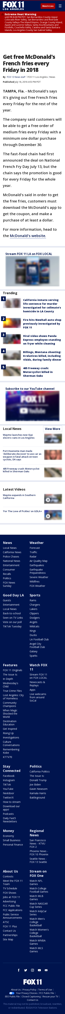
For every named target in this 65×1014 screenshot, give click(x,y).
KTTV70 (7, 757)
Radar (33, 556)
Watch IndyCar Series (38, 912)
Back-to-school (12, 613)
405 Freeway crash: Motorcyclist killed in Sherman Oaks (38, 371)
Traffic (33, 552)
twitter (26, 970)
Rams (33, 600)
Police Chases (11, 556)
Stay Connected (11, 768)
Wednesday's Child (10, 684)
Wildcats (34, 626)
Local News (12, 428)
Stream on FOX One (38, 873)
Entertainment (11, 565)
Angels (33, 622)
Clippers (34, 613)
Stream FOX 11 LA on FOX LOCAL (28, 254)
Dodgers (35, 617)
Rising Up (8, 733)
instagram (32, 970)
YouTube (8, 789)
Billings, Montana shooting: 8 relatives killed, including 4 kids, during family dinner (42, 355)
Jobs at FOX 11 (11, 897)
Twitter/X (8, 797)
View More (52, 429)
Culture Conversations (11, 743)
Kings (33, 630)
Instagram (9, 780)
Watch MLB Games (36, 897)
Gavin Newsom (38, 789)
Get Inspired (10, 728)
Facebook (8, 776)
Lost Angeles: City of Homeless (13, 696)
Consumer (9, 569)
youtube (39, 970)
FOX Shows (9, 892)
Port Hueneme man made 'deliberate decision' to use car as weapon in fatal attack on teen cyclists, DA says (22, 455)
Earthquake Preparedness (38, 571)
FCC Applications (12, 910)
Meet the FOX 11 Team (13, 882)
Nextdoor (8, 793)
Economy (8, 836)
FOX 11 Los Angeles (38, 77)
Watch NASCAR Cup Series (39, 905)
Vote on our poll (12, 622)
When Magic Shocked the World (10, 714)
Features (10, 665)
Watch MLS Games (36, 949)
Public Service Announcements (12, 916)
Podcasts (8, 814)
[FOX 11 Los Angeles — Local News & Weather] (13, 5)
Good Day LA (13, 595)
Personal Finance (13, 844)
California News (12, 552)
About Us (10, 871)
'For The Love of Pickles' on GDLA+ (22, 511)
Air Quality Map (38, 561)
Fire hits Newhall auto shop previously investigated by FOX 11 (42, 323)
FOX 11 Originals (12, 670)
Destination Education (9, 722)
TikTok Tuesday (12, 626)
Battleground (37, 797)
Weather (37, 542)
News (52, 77)
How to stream (12, 802)
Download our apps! (11, 807)
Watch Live (48, 6)
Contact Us (9, 930)
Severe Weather (39, 577)
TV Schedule (10, 888)
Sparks (33, 655)
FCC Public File (11, 905)
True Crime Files (12, 690)
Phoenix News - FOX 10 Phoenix (39, 852)
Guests (7, 600)
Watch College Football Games (39, 890)
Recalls (7, 574)
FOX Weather (37, 586)
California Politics (40, 771)
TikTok (7, 784)
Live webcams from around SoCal (38, 697)
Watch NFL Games (36, 882)
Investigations (11, 737)
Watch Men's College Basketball (37, 922)
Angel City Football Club (37, 645)
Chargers (35, 604)
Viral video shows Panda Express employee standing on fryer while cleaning (42, 339)
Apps (32, 689)
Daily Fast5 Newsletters (10, 819)
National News (11, 561)
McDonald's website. (28, 235)
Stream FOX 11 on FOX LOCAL (38, 676)
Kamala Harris (38, 793)
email (46, 970)
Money (8, 831)
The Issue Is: (10, 674)
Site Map (8, 939)
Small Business (11, 840)
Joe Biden (35, 784)
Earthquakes (37, 565)
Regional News (37, 833)
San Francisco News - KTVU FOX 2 (38, 843)
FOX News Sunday (9, 584)
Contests (8, 876)
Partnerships (10, 935)
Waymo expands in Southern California (19, 496)
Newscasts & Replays (37, 683)
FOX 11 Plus (10, 926)
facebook (19, 970)
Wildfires (35, 581)
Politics (7, 578)
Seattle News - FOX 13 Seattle (38, 860)
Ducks (33, 635)
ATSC (6, 922)
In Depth (8, 679)
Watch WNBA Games (38, 942)
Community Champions (9, 704)
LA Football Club (39, 639)
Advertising (9, 901)
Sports (35, 595)
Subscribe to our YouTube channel (30, 389)
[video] (53, 499)
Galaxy (33, 651)
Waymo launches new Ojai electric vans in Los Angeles (18, 436)
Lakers (33, 609)
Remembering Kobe (11, 751)
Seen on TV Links (13, 617)
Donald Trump (38, 780)
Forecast (35, 548)
